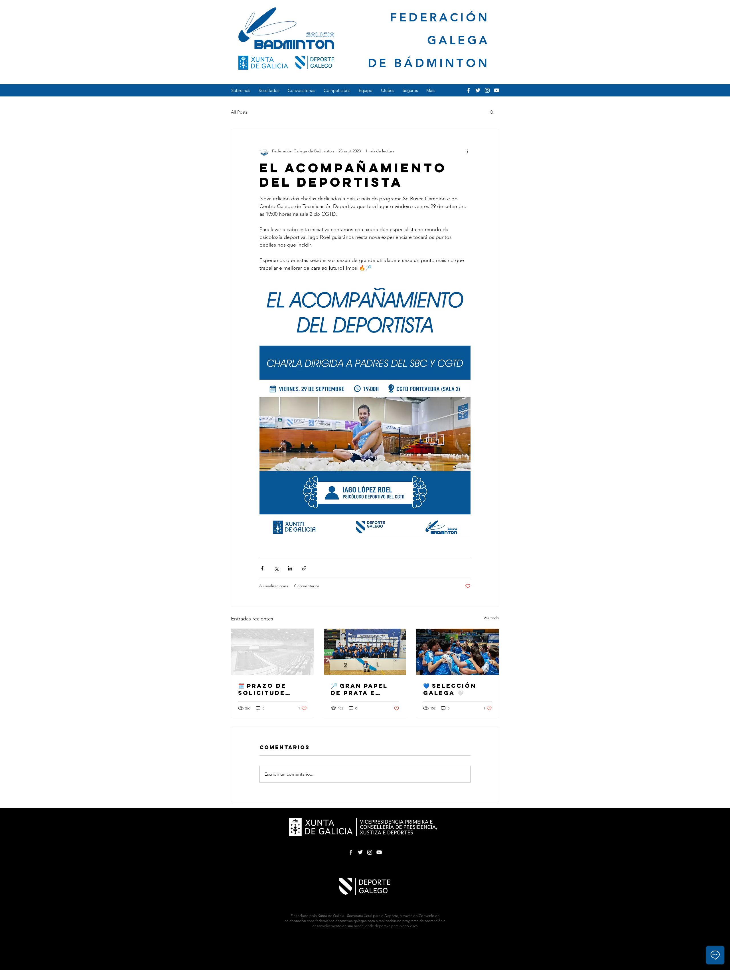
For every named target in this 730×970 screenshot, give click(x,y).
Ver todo (491, 617)
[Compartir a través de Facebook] (262, 568)
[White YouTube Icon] (496, 90)
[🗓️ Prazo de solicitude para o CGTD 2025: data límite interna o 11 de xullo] (272, 652)
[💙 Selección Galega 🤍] (457, 652)
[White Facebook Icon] (468, 90)
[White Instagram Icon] (487, 90)
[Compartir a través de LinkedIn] (290, 568)
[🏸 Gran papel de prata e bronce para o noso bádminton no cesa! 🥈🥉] (365, 652)
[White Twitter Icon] (477, 90)
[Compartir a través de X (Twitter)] (276, 568)
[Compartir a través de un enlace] (304, 568)
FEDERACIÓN (440, 17)
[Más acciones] (467, 151)
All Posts (239, 112)
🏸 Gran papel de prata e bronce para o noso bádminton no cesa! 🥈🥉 (362, 689)
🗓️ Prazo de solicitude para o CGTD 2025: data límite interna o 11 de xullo (269, 689)
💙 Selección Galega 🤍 (449, 689)
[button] (491, 112)
